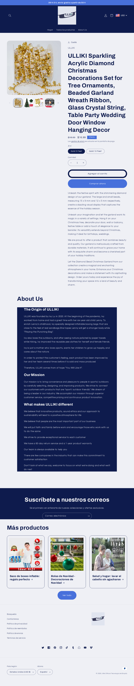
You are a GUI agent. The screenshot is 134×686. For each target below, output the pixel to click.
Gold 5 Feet (76, 151)
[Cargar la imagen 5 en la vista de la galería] (49, 102)
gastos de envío (78, 141)
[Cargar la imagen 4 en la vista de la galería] (39, 102)
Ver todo (67, 595)
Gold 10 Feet (95, 151)
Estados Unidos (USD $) (20, 672)
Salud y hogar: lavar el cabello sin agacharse (106, 578)
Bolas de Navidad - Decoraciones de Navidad (63, 579)
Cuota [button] (74, 42)
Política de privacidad (17, 624)
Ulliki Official (106, 673)
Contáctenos (13, 619)
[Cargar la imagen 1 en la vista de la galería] (18, 102)
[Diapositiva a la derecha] (58, 103)
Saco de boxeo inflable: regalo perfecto (25, 578)
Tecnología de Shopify (119, 673)
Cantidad (72, 157)
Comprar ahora (97, 184)
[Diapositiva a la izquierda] (10, 103)
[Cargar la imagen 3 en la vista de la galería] (28, 102)
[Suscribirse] (89, 516)
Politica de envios (15, 633)
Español (43, 672)
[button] (10, 15)
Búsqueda (11, 614)
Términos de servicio (16, 638)
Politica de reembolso (17, 628)
